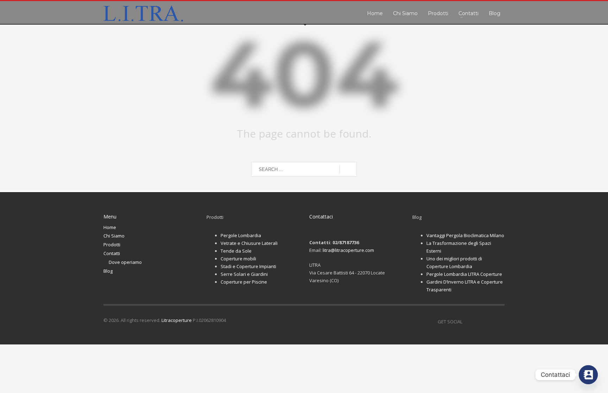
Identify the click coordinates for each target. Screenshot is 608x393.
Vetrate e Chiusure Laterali (249, 243)
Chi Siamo (114, 236)
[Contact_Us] (588, 374)
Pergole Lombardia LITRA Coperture (464, 274)
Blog (108, 271)
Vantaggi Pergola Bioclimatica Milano (465, 235)
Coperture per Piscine (244, 282)
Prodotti (111, 244)
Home (109, 227)
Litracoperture (177, 320)
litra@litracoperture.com (348, 250)
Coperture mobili (238, 258)
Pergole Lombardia (241, 235)
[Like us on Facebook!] (467, 321)
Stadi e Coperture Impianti (248, 266)
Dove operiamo (125, 262)
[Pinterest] (488, 321)
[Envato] (499, 321)
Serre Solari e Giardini (244, 274)
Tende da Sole (236, 251)
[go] (348, 169)
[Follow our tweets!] (478, 321)
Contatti (111, 253)
